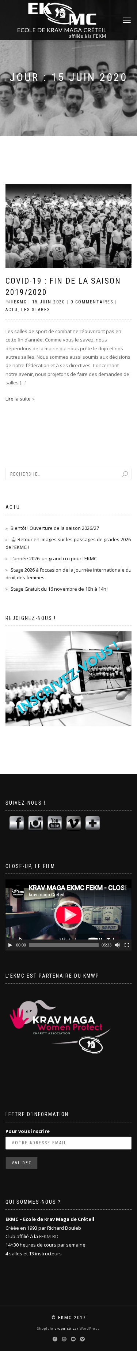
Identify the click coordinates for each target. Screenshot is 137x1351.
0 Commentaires (92, 301)
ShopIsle (45, 1328)
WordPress (89, 1328)
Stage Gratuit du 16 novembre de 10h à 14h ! (60, 589)
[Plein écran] (127, 945)
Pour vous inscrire (27, 1131)
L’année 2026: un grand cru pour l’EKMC (54, 558)
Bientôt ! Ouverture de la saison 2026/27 (55, 528)
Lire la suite (18, 398)
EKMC (20, 301)
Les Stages (35, 309)
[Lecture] (10, 945)
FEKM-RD (48, 1236)
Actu (11, 309)
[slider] (64, 945)
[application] (68, 915)
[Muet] (117, 945)
